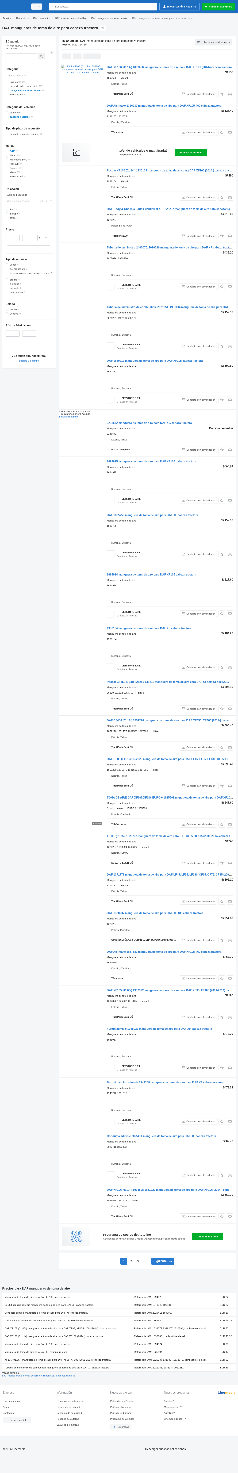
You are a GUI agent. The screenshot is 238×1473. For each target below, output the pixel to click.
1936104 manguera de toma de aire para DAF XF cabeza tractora (149, 628)
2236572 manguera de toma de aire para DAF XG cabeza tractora (149, 422)
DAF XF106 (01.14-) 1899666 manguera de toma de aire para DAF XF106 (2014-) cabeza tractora (169, 67)
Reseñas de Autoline (67, 1418)
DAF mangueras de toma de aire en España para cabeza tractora (38, 1375)
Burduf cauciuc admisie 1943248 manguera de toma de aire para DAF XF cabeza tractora (165, 1082)
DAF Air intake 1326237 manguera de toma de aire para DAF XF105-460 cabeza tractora (164, 105)
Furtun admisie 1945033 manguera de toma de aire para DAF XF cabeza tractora (159, 1028)
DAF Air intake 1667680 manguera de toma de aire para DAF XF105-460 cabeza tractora (164, 951)
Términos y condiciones (69, 1401)
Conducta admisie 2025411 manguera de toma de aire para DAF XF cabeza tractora (161, 1136)
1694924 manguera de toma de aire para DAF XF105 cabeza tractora (151, 574)
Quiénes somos (11, 1401)
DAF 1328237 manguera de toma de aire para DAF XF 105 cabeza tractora (155, 913)
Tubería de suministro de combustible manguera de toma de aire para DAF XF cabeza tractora (57, 1367)
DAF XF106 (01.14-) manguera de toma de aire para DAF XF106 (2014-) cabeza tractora (54, 1336)
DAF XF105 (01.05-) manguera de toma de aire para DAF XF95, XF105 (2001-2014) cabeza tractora (60, 1328)
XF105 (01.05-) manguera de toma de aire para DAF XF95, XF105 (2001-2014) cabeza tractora (58, 1359)
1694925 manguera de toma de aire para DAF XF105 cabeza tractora (151, 461)
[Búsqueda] (52, 6)
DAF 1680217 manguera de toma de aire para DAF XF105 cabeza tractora (155, 360)
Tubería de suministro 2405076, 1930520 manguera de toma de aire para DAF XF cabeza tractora (170, 247)
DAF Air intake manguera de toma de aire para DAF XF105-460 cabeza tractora (49, 1320)
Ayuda (6, 1407)
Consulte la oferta (207, 1236)
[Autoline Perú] (15, 6)
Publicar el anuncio (190, 152)
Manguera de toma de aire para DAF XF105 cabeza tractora (38, 1297)
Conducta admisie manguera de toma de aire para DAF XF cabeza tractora (46, 1312)
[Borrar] (52, 52)
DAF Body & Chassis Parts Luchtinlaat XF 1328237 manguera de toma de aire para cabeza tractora (172, 209)
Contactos (8, 1412)
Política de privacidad (68, 1407)
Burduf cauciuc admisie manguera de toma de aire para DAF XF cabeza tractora (49, 1304)
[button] (221, 94)
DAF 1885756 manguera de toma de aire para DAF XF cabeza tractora (152, 515)
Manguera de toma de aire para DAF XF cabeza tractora (36, 1352)
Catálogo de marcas (67, 1424)
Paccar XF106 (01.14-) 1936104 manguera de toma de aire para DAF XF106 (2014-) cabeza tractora (171, 170)
